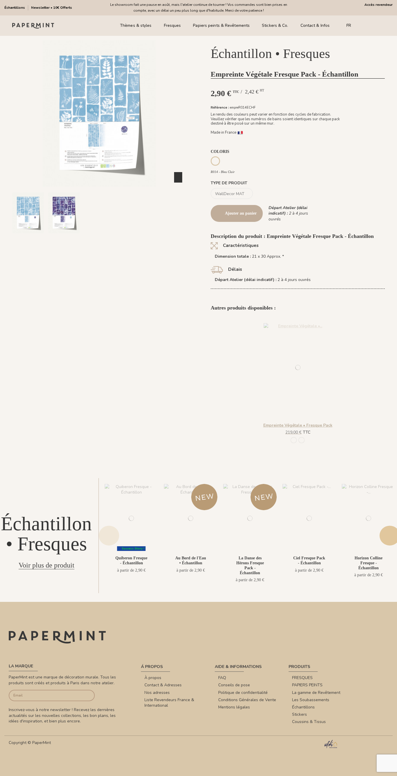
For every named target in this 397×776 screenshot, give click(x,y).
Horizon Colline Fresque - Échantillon (368, 563)
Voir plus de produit (46, 565)
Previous (109, 535)
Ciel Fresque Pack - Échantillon (309, 560)
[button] (96, 238)
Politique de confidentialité (243, 692)
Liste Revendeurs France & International (169, 702)
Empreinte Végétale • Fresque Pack (297, 425)
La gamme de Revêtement (316, 692)
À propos (152, 677)
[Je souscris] (85, 695)
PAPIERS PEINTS (307, 685)
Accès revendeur (378, 4)
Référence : (220, 107)
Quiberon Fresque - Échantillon (131, 560)
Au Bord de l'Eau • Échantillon (190, 560)
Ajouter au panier (241, 213)
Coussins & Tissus (309, 721)
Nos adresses (157, 692)
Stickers (299, 714)
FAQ (222, 677)
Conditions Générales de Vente (247, 700)
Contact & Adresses (163, 685)
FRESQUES (302, 677)
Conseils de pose (234, 685)
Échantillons (15, 7)
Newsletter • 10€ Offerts (51, 7)
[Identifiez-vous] (373, 26)
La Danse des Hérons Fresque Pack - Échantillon (250, 565)
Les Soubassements (310, 700)
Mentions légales (234, 707)
